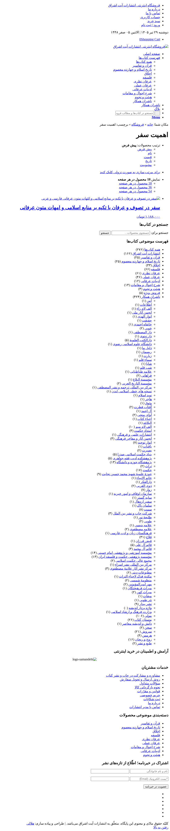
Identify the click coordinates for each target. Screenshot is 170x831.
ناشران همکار (150, 296)
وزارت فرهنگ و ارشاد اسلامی (131, 612)
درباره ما (154, 9)
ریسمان (146, 352)
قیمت (148, 157)
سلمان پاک (144, 505)
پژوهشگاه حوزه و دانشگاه (134, 462)
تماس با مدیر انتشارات (144, 707)
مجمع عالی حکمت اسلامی (133, 560)
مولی (148, 615)
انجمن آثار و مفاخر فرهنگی (133, 438)
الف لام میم (144, 426)
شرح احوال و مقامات (145, 285)
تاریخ (148, 161)
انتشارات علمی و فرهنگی (134, 434)
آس (149, 300)
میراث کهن (144, 592)
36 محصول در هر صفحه (135, 187)
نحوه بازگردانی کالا (147, 687)
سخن (148, 627)
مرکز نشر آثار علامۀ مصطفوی (131, 568)
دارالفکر (146, 482)
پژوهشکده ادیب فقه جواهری (132, 458)
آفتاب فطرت (143, 407)
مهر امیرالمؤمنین (140, 584)
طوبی (148, 521)
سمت (148, 509)
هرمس (147, 635)
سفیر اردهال (143, 501)
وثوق (148, 403)
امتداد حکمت (143, 430)
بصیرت (147, 450)
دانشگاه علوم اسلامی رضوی (132, 344)
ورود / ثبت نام (150, 25)
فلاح (149, 537)
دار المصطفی (142, 332)
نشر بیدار (145, 604)
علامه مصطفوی (141, 529)
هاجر (148, 399)
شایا (149, 363)
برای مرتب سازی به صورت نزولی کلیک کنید (130, 172)
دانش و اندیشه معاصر (137, 623)
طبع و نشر (144, 643)
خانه (150, 124)
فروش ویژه (152, 293)
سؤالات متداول (150, 683)
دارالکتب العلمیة (141, 340)
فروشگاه (137, 124)
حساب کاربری (150, 17)
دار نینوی (146, 336)
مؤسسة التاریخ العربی (137, 383)
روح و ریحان (143, 639)
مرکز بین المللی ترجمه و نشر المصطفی (124, 387)
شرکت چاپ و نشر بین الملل (132, 513)
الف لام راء (144, 308)
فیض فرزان (144, 541)
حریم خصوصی (150, 695)
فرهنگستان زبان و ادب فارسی (131, 533)
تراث (148, 466)
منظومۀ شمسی (141, 580)
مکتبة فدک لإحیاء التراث (135, 576)
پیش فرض (144, 149)
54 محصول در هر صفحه (135, 191)
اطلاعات (146, 304)
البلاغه (147, 423)
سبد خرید (153, 21)
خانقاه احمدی (143, 324)
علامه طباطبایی (141, 371)
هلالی (30, 823)
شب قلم (146, 367)
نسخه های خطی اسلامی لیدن (132, 391)
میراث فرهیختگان (140, 588)
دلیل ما (147, 348)
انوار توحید (145, 442)
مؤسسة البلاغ (142, 379)
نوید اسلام (145, 395)
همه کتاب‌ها (152, 249)
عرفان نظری (151, 273)
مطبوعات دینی (141, 572)
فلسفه (155, 269)
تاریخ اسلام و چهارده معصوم (140, 261)
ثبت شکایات (151, 699)
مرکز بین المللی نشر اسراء (133, 564)
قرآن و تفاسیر (150, 257)
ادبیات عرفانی (150, 281)
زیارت (147, 356)
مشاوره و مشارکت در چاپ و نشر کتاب (133, 675)
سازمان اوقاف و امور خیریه (133, 493)
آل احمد (146, 411)
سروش (146, 631)
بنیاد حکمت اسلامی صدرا (135, 454)
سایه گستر (144, 497)
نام (150, 153)
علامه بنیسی (143, 525)
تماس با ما (153, 13)
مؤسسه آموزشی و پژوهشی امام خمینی (124, 552)
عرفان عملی (151, 277)
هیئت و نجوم (151, 289)
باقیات (147, 446)
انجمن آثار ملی (142, 312)
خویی (148, 328)
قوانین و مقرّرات (148, 691)
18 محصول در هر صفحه (135, 183)
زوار (149, 489)
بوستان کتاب (143, 619)
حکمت (147, 470)
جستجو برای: (159, 232)
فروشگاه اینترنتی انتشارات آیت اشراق (134, 5)
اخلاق (156, 265)
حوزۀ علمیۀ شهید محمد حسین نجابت (127, 474)
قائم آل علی (143, 545)
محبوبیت (146, 165)
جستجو (105, 232)
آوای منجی (144, 415)
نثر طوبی (145, 600)
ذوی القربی (144, 486)
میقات (147, 596)
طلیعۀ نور (145, 517)
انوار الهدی (144, 316)
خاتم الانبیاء (144, 478)
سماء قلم (145, 360)
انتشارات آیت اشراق (146, 253)
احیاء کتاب (144, 419)
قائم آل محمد (143, 549)
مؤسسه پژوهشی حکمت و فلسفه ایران (125, 556)
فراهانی (146, 375)
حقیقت (147, 320)
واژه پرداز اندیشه (140, 608)
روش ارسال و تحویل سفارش (140, 679)
